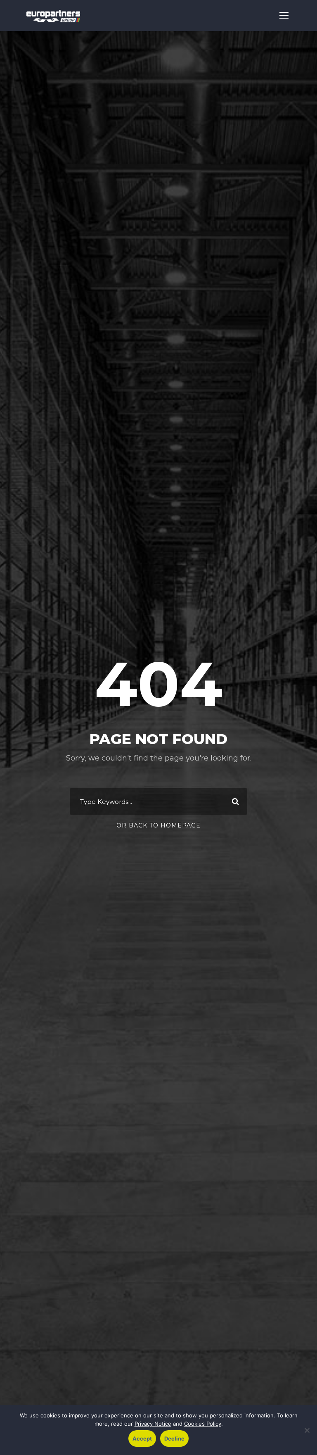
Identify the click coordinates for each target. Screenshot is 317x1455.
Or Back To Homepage (158, 825)
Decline (174, 1438)
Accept (142, 1438)
